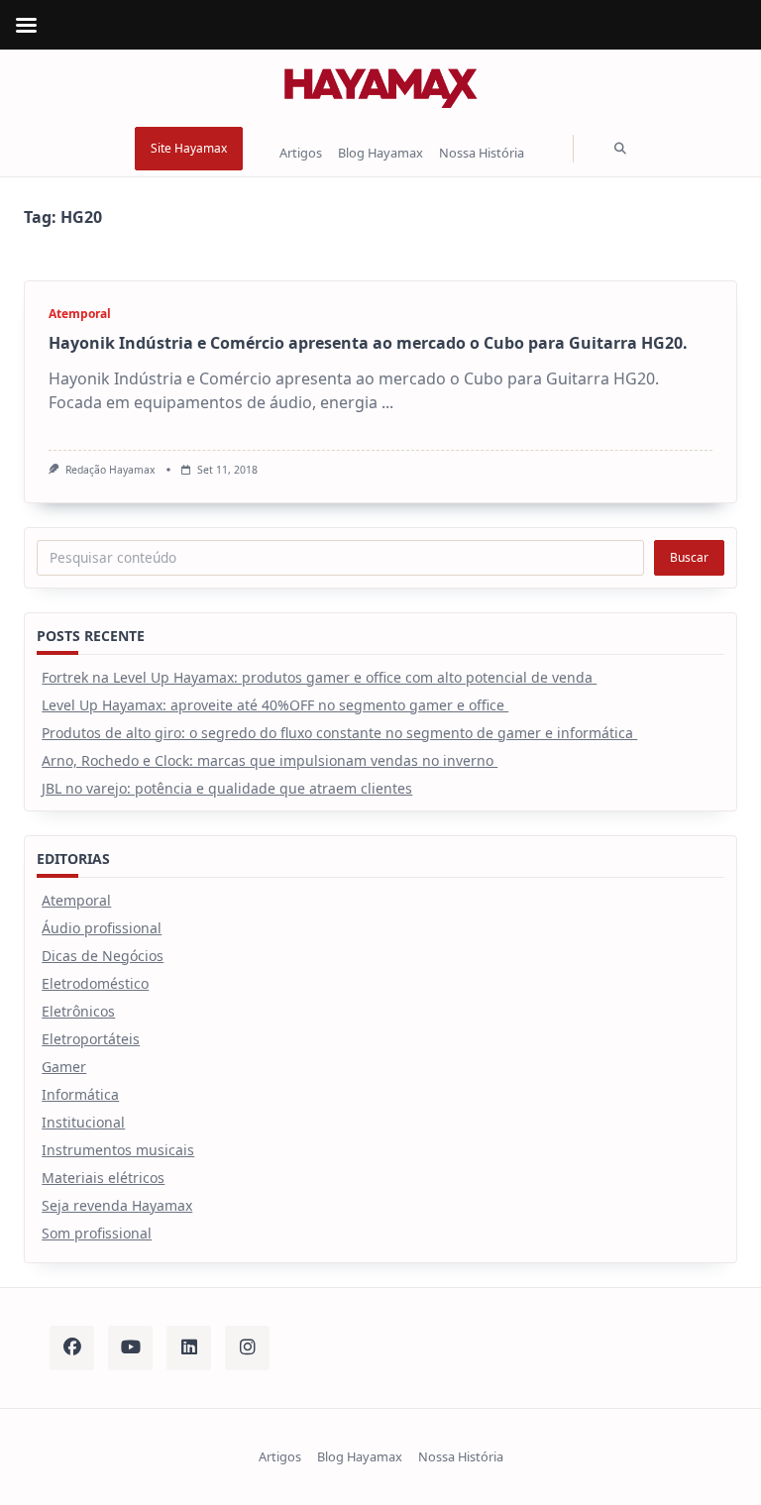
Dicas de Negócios (102, 955)
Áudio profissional (102, 927)
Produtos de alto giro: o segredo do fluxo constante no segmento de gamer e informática (339, 732)
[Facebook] (72, 1348)
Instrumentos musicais (118, 1149)
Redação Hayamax (110, 470)
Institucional (83, 1122)
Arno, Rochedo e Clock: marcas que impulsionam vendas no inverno (269, 760)
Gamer (64, 1066)
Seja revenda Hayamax (117, 1205)
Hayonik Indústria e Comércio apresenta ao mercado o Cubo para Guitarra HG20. (368, 343)
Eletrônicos (78, 1011)
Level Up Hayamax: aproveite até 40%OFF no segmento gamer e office (275, 705)
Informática (80, 1094)
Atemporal (80, 313)
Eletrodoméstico (95, 983)
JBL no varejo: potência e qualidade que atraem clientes (227, 788)
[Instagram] (247, 1348)
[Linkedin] (188, 1348)
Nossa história (481, 154)
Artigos (300, 154)
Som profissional (97, 1233)
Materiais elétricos (103, 1177)
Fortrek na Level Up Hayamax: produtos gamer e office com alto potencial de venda (319, 677)
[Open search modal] (620, 149)
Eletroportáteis (91, 1038)
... (387, 402)
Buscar (689, 557)
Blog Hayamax (380, 154)
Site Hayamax (189, 148)
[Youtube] (130, 1348)
